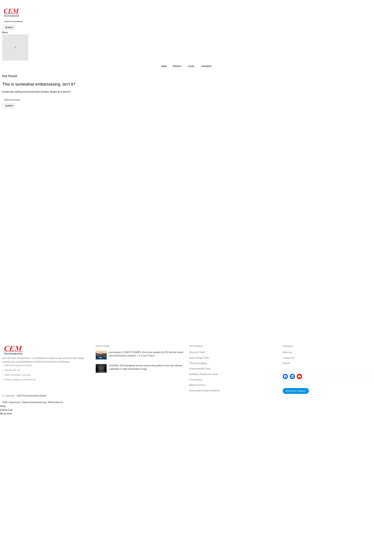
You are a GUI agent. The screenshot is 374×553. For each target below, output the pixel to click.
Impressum (14, 402)
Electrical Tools (197, 352)
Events (286, 363)
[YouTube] (299, 376)
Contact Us (288, 358)
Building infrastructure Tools (203, 374)
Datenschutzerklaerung (34, 402)
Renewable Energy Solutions (204, 390)
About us (287, 352)
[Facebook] (285, 376)
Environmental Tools (199, 368)
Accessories (195, 379)
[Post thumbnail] (101, 355)
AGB (4, 402)
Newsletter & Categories (295, 391)
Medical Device (197, 385)
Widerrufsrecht (55, 402)
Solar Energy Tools (199, 358)
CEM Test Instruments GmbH (31, 395)
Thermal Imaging (198, 363)
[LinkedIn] (292, 376)
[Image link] (13, 350)
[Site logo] (11, 13)
